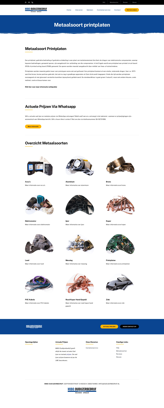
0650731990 (92, 384)
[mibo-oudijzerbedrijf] (34, 325)
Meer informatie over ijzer (75, 224)
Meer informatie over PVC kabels (37, 303)
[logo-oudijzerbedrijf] (36, 8)
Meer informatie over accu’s (35, 185)
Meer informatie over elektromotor (37, 224)
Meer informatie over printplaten (118, 264)
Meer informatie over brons (116, 185)
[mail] (29, 2)
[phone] (32, 2)
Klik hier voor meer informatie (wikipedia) (41, 87)
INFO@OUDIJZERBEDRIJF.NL (109, 384)
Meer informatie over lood (34, 264)
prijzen (69, 354)
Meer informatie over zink (115, 303)
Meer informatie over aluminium (77, 185)
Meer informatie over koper (116, 224)
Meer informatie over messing (76, 264)
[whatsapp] (25, 2)
